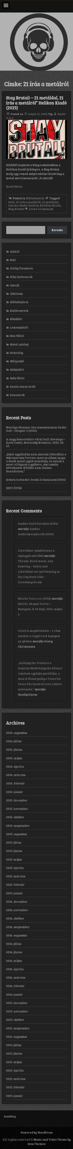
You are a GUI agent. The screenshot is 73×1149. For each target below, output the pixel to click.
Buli (13, 260)
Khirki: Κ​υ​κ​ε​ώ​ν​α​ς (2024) (34, 598)
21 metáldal (50, 202)
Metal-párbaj (19, 344)
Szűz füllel (17, 378)
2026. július (13, 741)
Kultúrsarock (19, 310)
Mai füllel (17, 336)
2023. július (13, 1045)
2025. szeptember (18, 826)
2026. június (14, 749)
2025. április (15, 868)
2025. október (15, 817)
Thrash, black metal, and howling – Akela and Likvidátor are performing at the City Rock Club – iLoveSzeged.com (39, 571)
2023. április (15, 1070)
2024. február (15, 986)
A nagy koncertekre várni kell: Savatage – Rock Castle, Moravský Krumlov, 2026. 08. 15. (35, 442)
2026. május (14, 758)
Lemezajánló (19, 327)
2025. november (17, 809)
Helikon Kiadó (50, 205)
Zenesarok (17, 395)
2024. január (14, 994)
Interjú (14, 285)
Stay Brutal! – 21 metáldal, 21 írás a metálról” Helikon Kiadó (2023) (36, 103)
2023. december (16, 1003)
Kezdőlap (10, 1116)
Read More (14, 186)
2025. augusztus (16, 834)
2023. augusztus (16, 1037)
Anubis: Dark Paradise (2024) (38, 523)
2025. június (14, 851)
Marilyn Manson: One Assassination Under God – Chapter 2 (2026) (36, 429)
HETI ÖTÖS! (14, 488)
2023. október (15, 1020)
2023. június (14, 1053)
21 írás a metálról (28, 202)
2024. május (14, 961)
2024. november (17, 910)
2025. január (14, 893)
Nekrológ (16, 353)
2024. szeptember (18, 927)
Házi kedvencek (21, 277)
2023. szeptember (18, 1028)
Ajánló (14, 251)
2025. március (15, 876)
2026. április (15, 766)
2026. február (15, 783)
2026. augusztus (16, 733)
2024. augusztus (16, 935)
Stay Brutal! (16, 209)
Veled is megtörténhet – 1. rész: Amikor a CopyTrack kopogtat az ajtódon (39, 636)
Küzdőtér (16, 319)
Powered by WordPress (37, 1132)
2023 (11, 202)
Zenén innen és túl (23, 386)
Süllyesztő (17, 361)
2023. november (17, 1011)
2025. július (13, 842)
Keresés (57, 230)
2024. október (15, 918)
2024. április (15, 969)
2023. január (14, 1096)
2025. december (16, 800)
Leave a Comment (40, 209)
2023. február (15, 1087)
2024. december (16, 901)
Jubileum (16, 293)
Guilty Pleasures (21, 268)
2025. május (14, 859)
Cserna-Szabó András (23, 205)
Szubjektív (17, 369)
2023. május (14, 1062)
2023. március (15, 1079)
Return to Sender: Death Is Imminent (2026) (36, 479)
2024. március (15, 977)
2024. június (14, 952)
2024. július (13, 944)
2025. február (15, 884)
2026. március (16, 775)
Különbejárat (35, 198)
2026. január (14, 792)
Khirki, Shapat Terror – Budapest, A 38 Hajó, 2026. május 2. (40, 609)
